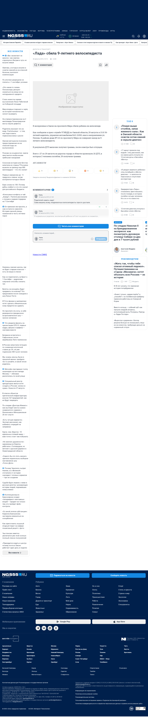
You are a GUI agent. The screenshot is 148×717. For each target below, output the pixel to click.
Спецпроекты (124, 604)
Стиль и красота (125, 590)
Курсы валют (85, 31)
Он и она (95, 586)
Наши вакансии (8, 601)
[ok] (56, 628)
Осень (94, 590)
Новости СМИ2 (40, 254)
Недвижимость (8, 31)
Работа (95, 601)
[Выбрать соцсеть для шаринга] (106, 65)
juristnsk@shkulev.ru (55, 700)
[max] (50, 628)
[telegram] (38, 628)
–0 (106, 207)
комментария (45, 65)
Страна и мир (123, 593)
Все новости (15, 51)
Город (38, 597)
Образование (71, 612)
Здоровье (40, 612)
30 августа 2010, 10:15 (40, 59)
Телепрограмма (53, 31)
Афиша (65, 31)
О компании (7, 593)
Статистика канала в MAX (13, 612)
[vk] (44, 628)
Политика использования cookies (86, 694)
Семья (94, 612)
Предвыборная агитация (12, 608)
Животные (40, 608)
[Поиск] (133, 36)
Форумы (41, 31)
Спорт (120, 586)
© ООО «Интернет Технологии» (39, 709)
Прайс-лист (7, 590)
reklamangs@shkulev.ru (82, 684)
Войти (41, 240)
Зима (68, 586)
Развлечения (97, 604)
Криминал (70, 590)
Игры (112, 31)
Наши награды (8, 597)
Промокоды (104, 31)
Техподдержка (8, 604)
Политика (96, 593)
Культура (69, 593)
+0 (99, 207)
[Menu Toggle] (3, 36)
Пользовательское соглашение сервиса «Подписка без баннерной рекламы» (100, 700)
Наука (68, 604)
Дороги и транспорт (44, 601)
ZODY (95, 31)
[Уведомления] (139, 36)
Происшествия (98, 597)
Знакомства (22, 31)
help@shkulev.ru (17, 701)
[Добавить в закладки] (100, 65)
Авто (38, 586)
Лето (68, 597)
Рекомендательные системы (84, 697)
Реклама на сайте (9, 586)
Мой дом (69, 601)
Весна (38, 593)
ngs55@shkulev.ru (28, 698)
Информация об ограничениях (85, 691)
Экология (122, 597)
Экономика (123, 601)
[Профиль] (144, 36)
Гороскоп (73, 31)
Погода (33, 31)
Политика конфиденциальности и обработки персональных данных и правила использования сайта (108, 703)
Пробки (74, 36)
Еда (37, 604)
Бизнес (39, 590)
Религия (95, 608)
